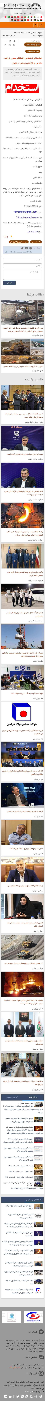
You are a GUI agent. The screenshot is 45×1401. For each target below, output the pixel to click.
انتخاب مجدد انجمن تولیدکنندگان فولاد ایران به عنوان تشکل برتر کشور (22, 772)
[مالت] (5, 16)
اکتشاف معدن (36, 242)
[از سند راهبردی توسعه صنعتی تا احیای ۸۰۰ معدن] (22, 795)
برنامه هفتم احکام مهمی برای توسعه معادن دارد (25, 885)
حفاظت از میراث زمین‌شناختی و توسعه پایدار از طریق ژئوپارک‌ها (23, 1083)
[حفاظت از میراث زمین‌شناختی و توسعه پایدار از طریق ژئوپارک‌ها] (22, 1065)
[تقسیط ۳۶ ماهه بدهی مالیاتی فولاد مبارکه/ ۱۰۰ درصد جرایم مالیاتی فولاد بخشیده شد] (22, 984)
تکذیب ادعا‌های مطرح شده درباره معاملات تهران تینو (20, 1216)
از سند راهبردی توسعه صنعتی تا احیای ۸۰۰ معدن (25, 811)
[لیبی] (9, 16)
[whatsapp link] (26, 248)
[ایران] (25, 16)
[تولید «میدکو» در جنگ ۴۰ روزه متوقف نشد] (22, 677)
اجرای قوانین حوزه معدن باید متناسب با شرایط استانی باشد (25, 924)
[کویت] (15, 16)
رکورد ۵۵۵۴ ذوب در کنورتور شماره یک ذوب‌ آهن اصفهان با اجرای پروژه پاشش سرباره (25, 533)
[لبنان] (22, 16)
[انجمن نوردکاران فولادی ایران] (33, 1317)
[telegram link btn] (40, 1397)
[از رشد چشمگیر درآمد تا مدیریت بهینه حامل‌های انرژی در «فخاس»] (22, 714)
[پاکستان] (28, 16)
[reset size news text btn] (10, 41)
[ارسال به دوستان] (10, 45)
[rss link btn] (31, 1397)
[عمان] (38, 19)
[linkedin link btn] (5, 1397)
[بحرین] (41, 16)
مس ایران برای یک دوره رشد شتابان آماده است (25, 454)
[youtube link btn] (10, 1397)
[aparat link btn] (35, 1396)
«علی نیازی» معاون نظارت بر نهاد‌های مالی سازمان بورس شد (24, 1042)
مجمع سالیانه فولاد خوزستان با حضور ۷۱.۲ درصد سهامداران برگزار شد (19, 1120)
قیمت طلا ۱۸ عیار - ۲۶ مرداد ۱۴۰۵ (21, 1171)
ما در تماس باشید (14, 1367)
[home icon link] (35, 25)
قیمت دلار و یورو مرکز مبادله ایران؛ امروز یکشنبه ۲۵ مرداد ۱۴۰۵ (18, 1149)
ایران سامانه (29, 1391)
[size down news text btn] (5, 41)
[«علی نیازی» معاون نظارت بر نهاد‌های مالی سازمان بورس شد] (22, 1024)
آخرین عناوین (12, 1097)
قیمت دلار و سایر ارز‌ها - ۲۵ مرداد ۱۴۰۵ (19, 1177)
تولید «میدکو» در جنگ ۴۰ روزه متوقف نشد (27, 693)
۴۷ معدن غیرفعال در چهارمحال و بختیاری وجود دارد (23, 963)
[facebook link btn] (13, 1397)
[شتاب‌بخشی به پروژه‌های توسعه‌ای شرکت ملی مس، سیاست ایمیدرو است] (22, 475)
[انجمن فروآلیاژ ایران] (11, 1317)
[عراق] (12, 16)
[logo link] (22, 9)
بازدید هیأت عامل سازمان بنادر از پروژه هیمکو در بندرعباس (25, 614)
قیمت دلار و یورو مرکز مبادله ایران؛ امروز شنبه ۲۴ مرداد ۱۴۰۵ (18, 1158)
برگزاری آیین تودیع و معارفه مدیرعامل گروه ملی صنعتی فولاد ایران (25, 574)
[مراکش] (18, 16)
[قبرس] (38, 16)
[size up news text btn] (14, 41)
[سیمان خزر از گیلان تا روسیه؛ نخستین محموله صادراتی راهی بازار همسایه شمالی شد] (22, 636)
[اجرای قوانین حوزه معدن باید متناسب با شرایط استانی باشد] (22, 906)
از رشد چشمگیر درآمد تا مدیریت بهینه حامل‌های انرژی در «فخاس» (22, 732)
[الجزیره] (35, 16)
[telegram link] (30, 248)
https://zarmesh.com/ (27, 217)
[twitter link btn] (17, 1397)
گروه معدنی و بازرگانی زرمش (18, 242)
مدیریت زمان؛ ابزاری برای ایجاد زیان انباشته (26, 848)
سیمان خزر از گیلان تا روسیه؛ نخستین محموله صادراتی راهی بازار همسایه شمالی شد (22, 655)
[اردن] (35, 19)
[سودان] (41, 19)
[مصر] (31, 16)
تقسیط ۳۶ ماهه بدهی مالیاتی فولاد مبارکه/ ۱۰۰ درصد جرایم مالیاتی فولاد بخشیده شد (23, 1002)
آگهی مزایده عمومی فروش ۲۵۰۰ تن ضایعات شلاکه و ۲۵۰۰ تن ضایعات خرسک (18, 1140)
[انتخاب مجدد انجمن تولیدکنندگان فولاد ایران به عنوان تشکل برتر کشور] (22, 754)
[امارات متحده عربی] (12, 19)
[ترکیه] (18, 19)
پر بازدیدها (33, 1097)
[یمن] (15, 19)
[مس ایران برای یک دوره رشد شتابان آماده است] (22, 438)
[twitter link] (22, 248)
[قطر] (31, 19)
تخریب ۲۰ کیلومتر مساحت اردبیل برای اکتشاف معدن (23, 366)
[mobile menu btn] (41, 25)
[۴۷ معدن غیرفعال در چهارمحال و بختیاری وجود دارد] (22, 947)
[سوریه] (22, 19)
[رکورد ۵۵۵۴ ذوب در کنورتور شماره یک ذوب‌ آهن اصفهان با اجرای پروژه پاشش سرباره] (22, 515)
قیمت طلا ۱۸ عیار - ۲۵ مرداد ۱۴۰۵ (21, 1165)
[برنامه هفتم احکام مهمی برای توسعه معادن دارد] (22, 869)
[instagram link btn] (22, 1397)
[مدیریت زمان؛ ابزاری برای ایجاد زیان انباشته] (22, 832)
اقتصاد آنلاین (32, 232)
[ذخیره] (14, 45)
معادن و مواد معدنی (33, 44)
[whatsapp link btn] (26, 1397)
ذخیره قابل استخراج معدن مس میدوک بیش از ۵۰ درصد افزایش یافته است (24, 415)
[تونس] (28, 19)
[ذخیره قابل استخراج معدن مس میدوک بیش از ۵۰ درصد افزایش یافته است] (22, 397)
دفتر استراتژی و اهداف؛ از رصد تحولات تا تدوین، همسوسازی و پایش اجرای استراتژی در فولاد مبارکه (23, 1109)
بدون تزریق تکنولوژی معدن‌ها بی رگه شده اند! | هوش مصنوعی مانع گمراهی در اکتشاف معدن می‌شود (22, 330)
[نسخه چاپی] (5, 45)
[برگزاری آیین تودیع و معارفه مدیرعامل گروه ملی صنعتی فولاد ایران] (22, 556)
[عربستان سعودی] (25, 19)
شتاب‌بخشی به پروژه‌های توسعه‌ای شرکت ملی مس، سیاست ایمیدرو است (23, 493)
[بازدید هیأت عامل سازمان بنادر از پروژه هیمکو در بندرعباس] (22, 596)
